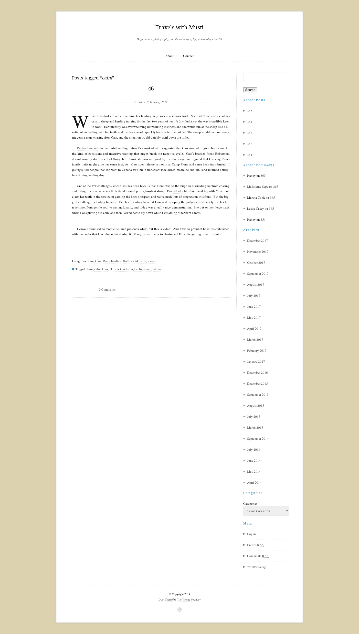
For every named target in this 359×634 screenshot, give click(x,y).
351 (263, 219)
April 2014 (254, 482)
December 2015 (257, 383)
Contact (188, 56)
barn (91, 261)
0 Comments (107, 289)
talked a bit (180, 191)
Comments (258, 556)
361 (249, 155)
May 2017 (254, 317)
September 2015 (258, 394)
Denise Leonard (87, 148)
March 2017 (255, 339)
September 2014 (258, 438)
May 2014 (254, 471)
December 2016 (257, 372)
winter (157, 269)
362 (249, 144)
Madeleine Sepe (257, 186)
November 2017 (257, 251)
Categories (250, 503)
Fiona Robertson (218, 153)
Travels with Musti (179, 27)
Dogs (106, 261)
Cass (98, 261)
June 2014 (254, 460)
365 (249, 111)
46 (151, 89)
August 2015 (255, 405)
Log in (251, 534)
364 (249, 122)
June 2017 (254, 306)
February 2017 (256, 350)
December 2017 (257, 240)
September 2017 (258, 273)
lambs (138, 269)
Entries (255, 545)
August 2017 (255, 284)
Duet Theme (165, 599)
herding (116, 261)
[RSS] (179, 609)
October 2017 (256, 262)
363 (249, 133)
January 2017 (256, 361)
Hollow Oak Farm (134, 261)
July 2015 (253, 416)
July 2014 (253, 449)
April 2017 (254, 328)
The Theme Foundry (189, 599)
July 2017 (253, 295)
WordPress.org (256, 567)
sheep (151, 261)
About (169, 56)
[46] (150, 94)
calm (97, 269)
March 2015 (255, 427)
